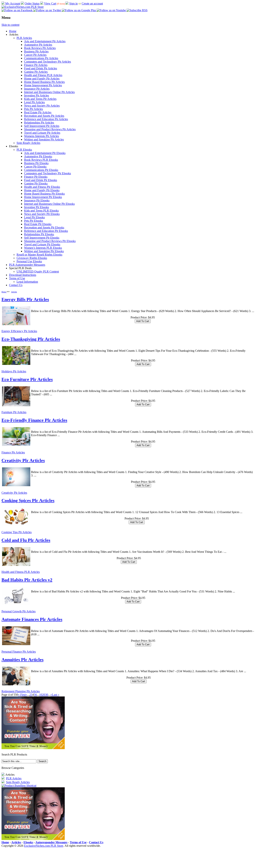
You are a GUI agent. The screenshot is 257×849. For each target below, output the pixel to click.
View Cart (50, 3)
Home (12, 31)
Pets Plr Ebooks (33, 220)
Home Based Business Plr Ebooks (44, 193)
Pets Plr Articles (33, 109)
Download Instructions (22, 274)
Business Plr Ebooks (36, 163)
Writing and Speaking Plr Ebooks (44, 251)
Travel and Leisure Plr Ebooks (42, 244)
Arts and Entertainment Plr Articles (44, 41)
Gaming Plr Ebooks (36, 183)
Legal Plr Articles (34, 102)
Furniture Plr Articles (14, 412)
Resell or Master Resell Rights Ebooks (39, 254)
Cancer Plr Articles (35, 54)
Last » (55, 694)
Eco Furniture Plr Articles (27, 379)
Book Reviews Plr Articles (40, 48)
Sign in (73, 3)
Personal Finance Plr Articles (19, 651)
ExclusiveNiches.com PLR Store (43, 845)
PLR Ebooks (24, 149)
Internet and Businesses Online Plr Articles (49, 92)
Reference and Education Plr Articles (46, 119)
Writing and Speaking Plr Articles (44, 139)
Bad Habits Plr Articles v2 (27, 579)
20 (43, 694)
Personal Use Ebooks (29, 261)
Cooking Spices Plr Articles (28, 500)
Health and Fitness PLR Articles (43, 75)
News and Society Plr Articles (42, 105)
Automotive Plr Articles (38, 44)
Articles (14, 292)
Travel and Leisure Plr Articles (42, 132)
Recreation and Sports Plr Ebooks (44, 227)
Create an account (92, 3)
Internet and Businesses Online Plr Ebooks (49, 203)
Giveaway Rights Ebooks (32, 258)
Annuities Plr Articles (22, 659)
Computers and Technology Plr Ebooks (47, 173)
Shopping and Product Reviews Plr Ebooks (50, 241)
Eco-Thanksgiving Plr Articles (31, 339)
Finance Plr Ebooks (35, 176)
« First (22, 694)
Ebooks (28, 842)
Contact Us (15, 285)
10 (40, 694)
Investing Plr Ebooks (36, 207)
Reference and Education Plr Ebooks (46, 230)
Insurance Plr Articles (36, 88)
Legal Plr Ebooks (34, 217)
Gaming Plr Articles (36, 71)
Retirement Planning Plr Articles (21, 691)
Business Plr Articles (36, 51)
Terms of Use (17, 278)
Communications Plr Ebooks (41, 170)
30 (46, 694)
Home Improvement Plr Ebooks (43, 197)
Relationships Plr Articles (39, 122)
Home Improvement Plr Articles (43, 85)
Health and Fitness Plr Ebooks (42, 186)
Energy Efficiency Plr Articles (19, 331)
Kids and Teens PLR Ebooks (41, 210)
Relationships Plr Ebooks (39, 234)
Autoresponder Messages (51, 842)
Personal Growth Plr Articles (19, 611)
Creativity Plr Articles (23, 460)
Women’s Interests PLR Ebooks (43, 247)
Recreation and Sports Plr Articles (44, 115)
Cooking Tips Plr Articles (17, 532)
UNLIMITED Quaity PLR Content (38, 271)
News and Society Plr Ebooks (42, 214)
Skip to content (10, 24)
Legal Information (27, 281)
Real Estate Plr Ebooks (37, 224)
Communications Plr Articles (41, 58)
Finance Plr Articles (35, 65)
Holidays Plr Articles (14, 371)
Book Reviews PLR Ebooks (41, 159)
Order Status (32, 3)
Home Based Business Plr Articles (44, 82)
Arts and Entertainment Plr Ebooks (44, 153)
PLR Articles (24, 37)
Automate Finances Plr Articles (32, 619)
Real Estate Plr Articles (37, 112)
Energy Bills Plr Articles (25, 299)
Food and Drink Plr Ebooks (40, 180)
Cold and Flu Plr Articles (26, 540)
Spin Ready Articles (28, 142)
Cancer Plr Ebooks (35, 166)
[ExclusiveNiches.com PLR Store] (23, 6)
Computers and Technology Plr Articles (47, 61)
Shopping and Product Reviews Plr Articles (50, 129)
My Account (12, 3)
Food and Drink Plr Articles (40, 68)
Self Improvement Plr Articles (41, 126)
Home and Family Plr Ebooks (41, 190)
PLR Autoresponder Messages (27, 264)
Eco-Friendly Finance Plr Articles (34, 420)
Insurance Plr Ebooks (36, 200)
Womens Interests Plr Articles (41, 136)
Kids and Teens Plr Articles (40, 98)
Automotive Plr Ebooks (38, 156)
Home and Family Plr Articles (41, 78)
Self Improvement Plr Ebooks (41, 237)
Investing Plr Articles (36, 95)
